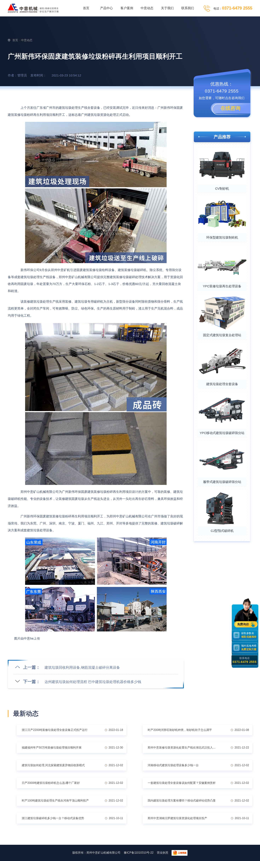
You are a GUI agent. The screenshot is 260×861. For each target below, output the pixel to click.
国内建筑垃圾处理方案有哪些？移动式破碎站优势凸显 (182, 800)
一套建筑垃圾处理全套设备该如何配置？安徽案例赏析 (182, 782)
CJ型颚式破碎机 (222, 531)
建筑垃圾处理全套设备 (222, 384)
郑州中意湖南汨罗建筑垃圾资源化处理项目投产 (177, 818)
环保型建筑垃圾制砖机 (222, 237)
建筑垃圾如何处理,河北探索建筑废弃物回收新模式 (53, 765)
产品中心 (106, 8)
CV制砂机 (222, 188)
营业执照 (162, 852)
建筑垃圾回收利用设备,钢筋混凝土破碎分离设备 (82, 667)
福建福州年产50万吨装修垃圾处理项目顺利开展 (52, 747)
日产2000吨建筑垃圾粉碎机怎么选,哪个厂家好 (51, 782)
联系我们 (187, 8)
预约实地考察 (248, 648)
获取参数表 (248, 635)
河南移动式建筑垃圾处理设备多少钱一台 (173, 765)
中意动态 (147, 8)
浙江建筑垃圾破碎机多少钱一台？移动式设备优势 (53, 818)
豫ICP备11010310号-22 (139, 852)
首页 (86, 8)
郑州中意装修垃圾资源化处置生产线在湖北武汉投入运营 (183, 747)
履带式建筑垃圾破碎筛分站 (222, 482)
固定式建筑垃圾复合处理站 (222, 335)
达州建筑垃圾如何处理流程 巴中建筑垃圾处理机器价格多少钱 (93, 682)
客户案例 (126, 8)
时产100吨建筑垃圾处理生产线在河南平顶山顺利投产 (55, 800)
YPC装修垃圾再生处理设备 (222, 286)
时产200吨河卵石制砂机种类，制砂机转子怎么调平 (180, 729)
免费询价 (243, 624)
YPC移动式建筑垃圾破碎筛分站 (222, 433)
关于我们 (167, 8)
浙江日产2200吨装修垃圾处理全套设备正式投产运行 (55, 729)
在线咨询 (230, 108)
